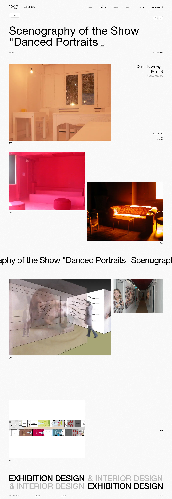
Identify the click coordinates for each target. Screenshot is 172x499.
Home (90, 7)
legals (63, 495)
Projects (102, 7)
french (37, 495)
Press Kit (160, 139)
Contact (129, 7)
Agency (116, 7)
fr (140, 7)
